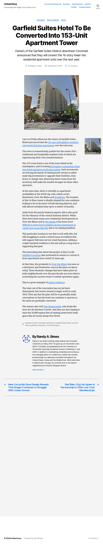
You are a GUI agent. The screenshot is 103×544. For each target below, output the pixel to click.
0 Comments (72, 66)
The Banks (50, 222)
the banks (41, 325)
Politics (74, 7)
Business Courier (31, 323)
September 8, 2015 (55, 66)
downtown (50, 323)
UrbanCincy (10, 4)
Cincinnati (42, 323)
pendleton (33, 325)
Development (77, 4)
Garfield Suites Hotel (62, 323)
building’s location (31, 255)
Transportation (85, 7)
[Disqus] (51, 431)
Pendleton (60, 197)
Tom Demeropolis (52, 306)
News (63, 20)
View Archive (38, 370)
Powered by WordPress (33, 538)
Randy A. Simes (36, 66)
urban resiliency (56, 282)
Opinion (87, 4)
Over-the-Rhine (59, 264)
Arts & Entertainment (52, 4)
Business (66, 4)
